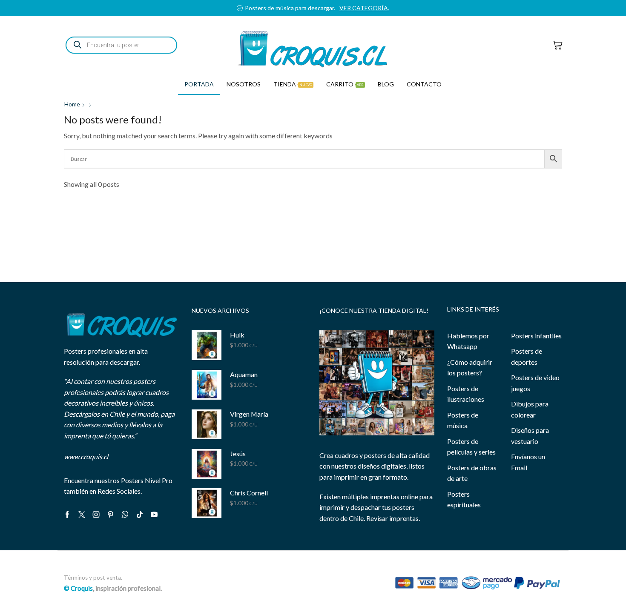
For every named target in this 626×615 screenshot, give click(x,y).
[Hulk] (206, 345)
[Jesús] (206, 464)
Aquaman (244, 374)
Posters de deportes (526, 356)
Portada (199, 84)
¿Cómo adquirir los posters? (469, 367)
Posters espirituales (464, 499)
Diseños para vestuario (530, 435)
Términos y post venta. (93, 577)
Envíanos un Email (528, 462)
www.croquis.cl (86, 456)
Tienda (292, 84)
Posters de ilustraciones (465, 393)
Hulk (237, 335)
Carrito (345, 84)
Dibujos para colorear (529, 409)
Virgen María (249, 414)
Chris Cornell (249, 493)
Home (72, 104)
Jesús (238, 453)
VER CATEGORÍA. (540, 7)
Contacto (424, 84)
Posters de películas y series (471, 446)
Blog (386, 84)
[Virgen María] (206, 424)
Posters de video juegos (535, 382)
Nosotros (244, 84)
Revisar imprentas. (393, 518)
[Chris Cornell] (206, 503)
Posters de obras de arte (472, 473)
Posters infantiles (536, 336)
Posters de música (462, 420)
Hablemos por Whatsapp (468, 341)
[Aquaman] (206, 385)
